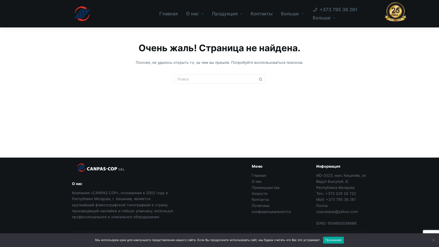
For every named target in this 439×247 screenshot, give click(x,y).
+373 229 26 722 (340, 193)
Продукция (225, 13)
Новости (260, 193)
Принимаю (333, 240)
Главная (168, 13)
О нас (192, 13)
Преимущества (265, 187)
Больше (290, 13)
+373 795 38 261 (341, 199)
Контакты (262, 13)
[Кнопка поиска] (260, 79)
